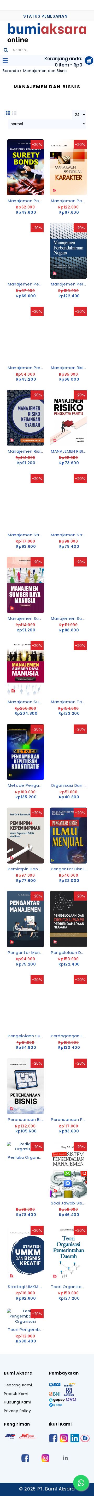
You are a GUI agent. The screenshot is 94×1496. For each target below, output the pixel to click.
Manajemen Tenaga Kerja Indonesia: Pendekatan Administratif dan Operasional (69, 701)
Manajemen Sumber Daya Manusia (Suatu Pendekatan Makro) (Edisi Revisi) (69, 618)
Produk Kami (16, 1393)
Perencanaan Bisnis (26, 1119)
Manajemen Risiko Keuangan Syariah (26, 451)
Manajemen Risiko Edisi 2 (69, 367)
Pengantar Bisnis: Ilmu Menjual (69, 869)
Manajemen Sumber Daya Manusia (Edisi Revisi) (26, 618)
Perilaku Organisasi (26, 1157)
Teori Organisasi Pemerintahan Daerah (69, 1286)
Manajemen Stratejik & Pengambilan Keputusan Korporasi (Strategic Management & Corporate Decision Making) (69, 535)
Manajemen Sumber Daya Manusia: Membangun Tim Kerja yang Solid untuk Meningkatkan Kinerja (26, 701)
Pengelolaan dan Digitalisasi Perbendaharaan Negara (69, 952)
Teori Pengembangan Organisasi (26, 1329)
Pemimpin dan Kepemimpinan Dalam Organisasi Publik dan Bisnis (26, 869)
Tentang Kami (18, 1385)
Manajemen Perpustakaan (26, 367)
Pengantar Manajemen (26, 952)
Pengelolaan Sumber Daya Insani (26, 1036)
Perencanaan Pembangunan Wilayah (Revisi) (69, 1119)
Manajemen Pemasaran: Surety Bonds (26, 200)
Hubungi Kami (17, 1402)
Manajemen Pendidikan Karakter (69, 200)
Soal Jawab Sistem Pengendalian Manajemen (69, 1203)
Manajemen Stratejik (26, 535)
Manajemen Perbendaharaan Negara (69, 284)
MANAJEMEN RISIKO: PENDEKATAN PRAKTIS (69, 451)
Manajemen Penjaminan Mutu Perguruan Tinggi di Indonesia (26, 284)
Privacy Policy (17, 1410)
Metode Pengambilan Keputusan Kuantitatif (26, 785)
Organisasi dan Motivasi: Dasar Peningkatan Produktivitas (69, 785)
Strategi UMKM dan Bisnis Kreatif (26, 1286)
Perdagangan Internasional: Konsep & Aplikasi (69, 1036)
